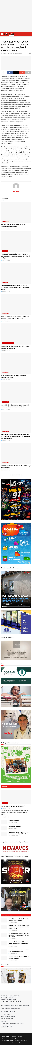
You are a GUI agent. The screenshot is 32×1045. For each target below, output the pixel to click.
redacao (16, 191)
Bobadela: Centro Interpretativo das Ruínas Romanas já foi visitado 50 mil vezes (19, 943)
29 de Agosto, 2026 (6, 228)
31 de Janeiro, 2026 (13, 822)
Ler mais (5, 816)
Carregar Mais (16, 475)
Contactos (21, 1038)
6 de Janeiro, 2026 (13, 828)
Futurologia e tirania (14, 820)
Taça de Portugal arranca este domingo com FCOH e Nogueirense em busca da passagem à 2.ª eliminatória (15, 436)
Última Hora (5, 221)
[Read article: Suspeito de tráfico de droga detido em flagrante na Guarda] (16, 363)
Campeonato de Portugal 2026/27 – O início (13, 806)
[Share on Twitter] (16, 72)
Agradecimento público (15, 826)
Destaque (5, 251)
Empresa (14, 1036)
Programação (14, 1038)
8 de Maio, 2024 (6, 53)
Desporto (5, 802)
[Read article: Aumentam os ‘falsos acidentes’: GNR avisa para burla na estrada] (16, 334)
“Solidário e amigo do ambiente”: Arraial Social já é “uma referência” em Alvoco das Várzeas (15, 287)
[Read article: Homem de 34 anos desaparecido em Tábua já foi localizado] (16, 453)
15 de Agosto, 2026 (6, 808)
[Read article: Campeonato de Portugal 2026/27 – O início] (16, 797)
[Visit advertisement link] (16, 16)
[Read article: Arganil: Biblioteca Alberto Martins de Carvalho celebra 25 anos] (16, 212)
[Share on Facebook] (10, 72)
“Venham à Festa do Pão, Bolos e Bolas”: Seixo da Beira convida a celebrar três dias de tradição (15, 256)
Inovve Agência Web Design (14, 1042)
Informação (5, 313)
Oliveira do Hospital (8, 343)
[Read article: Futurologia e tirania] (4, 822)
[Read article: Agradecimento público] (4, 828)
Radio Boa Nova (9, 1040)
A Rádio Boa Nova (5, 1036)
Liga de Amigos (4, 1038)
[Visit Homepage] (9, 34)
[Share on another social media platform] (28, 72)
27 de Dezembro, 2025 (13, 835)
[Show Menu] (2, 34)
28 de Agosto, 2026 (6, 350)
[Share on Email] (22, 72)
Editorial (20, 1036)
